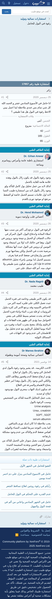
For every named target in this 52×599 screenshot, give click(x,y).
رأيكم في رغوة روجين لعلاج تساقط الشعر (28, 486)
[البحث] (3, 3)
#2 (2, 171)
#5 (2, 361)
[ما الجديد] (9, 3)
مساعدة (25, 534)
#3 (2, 223)
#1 (2, 97)
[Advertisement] (26, 54)
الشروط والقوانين (29, 530)
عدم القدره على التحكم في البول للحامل (29, 494)
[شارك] (7, 97)
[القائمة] (48, 3)
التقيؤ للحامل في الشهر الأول (35, 465)
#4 (2, 292)
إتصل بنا (46, 530)
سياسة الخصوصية (40, 534)
